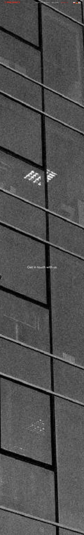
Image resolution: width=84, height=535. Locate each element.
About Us (39, 2)
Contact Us (64, 2)
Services (47, 2)
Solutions (55, 2)
